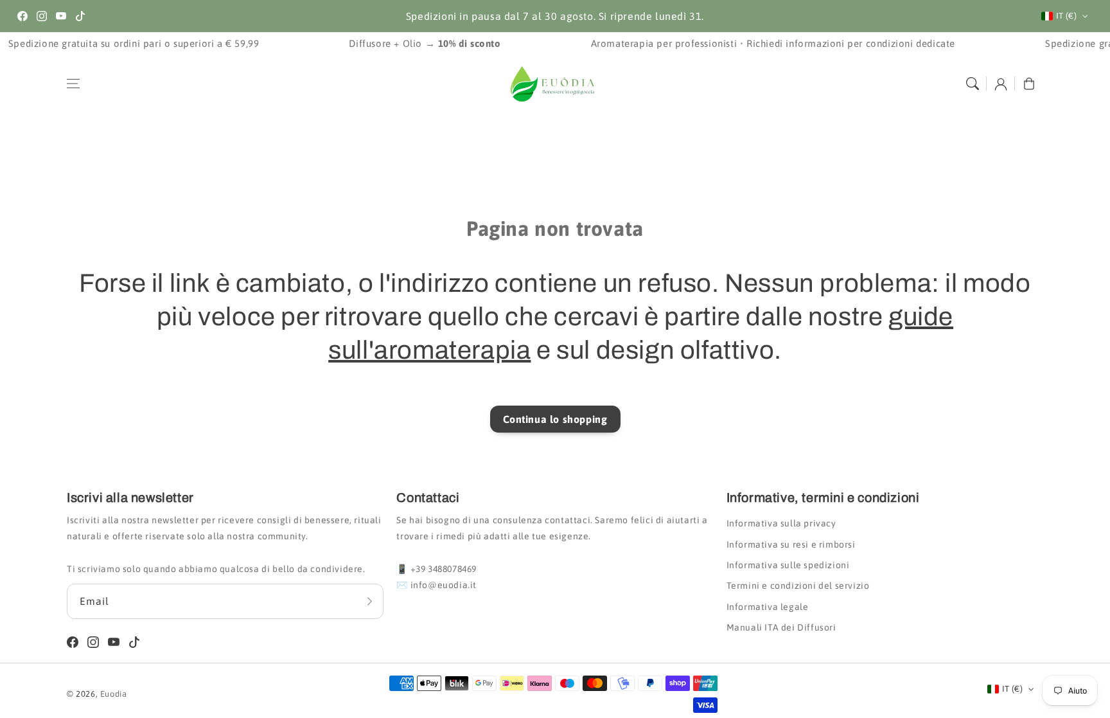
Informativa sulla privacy (781, 523)
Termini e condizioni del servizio (798, 585)
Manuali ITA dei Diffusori (781, 627)
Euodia (113, 694)
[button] (73, 83)
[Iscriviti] (369, 601)
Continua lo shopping (555, 419)
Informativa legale (768, 607)
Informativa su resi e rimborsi (791, 544)
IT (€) (1066, 16)
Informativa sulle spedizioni (788, 565)
